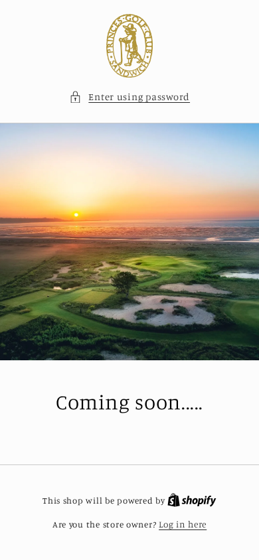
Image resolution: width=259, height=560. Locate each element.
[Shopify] (191, 500)
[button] (129, 96)
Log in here (183, 524)
